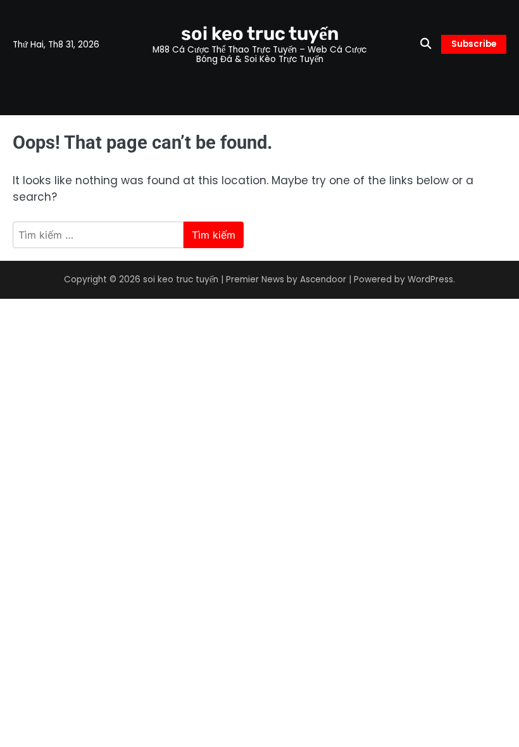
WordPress (430, 279)
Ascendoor (323, 279)
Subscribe (473, 44)
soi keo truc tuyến (260, 33)
